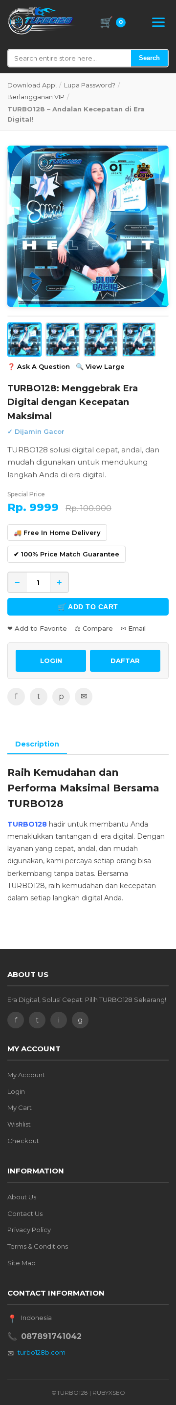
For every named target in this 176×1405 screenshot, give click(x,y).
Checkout (23, 1141)
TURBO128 (27, 824)
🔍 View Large (100, 366)
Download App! (32, 85)
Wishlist (19, 1124)
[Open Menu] (158, 22)
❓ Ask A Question (38, 366)
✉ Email (133, 628)
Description (37, 744)
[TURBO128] (42, 20)
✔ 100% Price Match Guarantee (66, 554)
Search (149, 58)
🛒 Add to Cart (88, 607)
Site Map (21, 1263)
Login (16, 1091)
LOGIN (51, 660)
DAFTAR (125, 660)
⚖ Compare (94, 628)
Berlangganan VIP (36, 97)
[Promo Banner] (88, 226)
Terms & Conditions (37, 1246)
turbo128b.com (42, 1352)
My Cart (19, 1107)
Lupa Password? (89, 85)
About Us (21, 1197)
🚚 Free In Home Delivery (57, 532)
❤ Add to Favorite (37, 628)
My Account (26, 1075)
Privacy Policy (29, 1230)
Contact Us (25, 1213)
